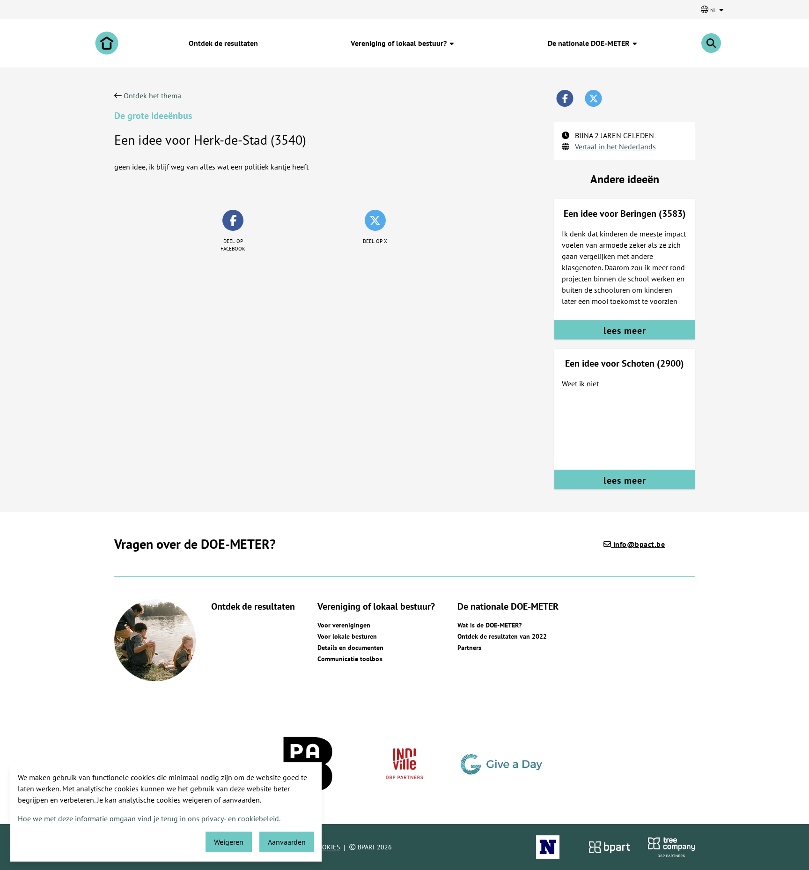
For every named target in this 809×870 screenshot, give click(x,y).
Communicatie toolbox (349, 659)
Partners (469, 647)
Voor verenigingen (343, 625)
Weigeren (228, 842)
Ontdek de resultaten (223, 43)
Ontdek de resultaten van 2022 (502, 636)
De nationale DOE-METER (590, 43)
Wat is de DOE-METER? (489, 625)
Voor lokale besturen (347, 636)
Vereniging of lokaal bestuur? (400, 43)
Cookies (327, 847)
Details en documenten (350, 647)
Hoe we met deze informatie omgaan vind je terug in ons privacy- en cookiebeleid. (149, 818)
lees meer (624, 330)
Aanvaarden (287, 842)
